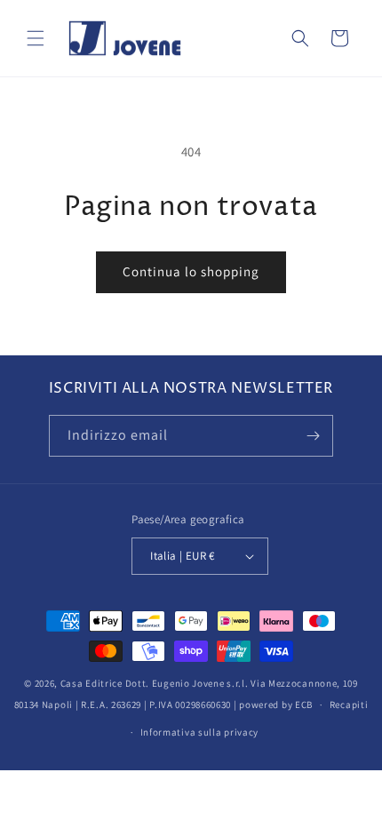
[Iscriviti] (312, 436)
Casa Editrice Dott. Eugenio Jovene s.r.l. (154, 683)
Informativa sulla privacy (199, 732)
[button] (35, 38)
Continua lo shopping (191, 271)
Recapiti (349, 704)
